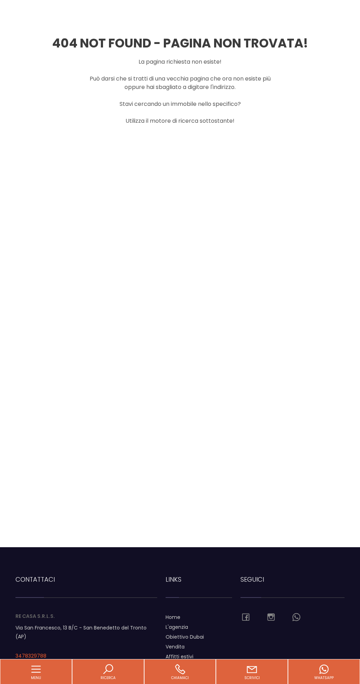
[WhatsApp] (296, 617)
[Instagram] (271, 617)
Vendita (175, 646)
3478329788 (30, 655)
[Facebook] (245, 617)
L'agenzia (177, 627)
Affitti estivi (179, 656)
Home (173, 617)
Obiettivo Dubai (185, 636)
